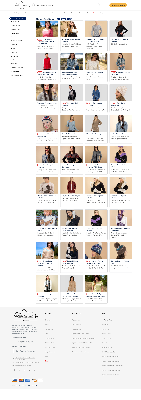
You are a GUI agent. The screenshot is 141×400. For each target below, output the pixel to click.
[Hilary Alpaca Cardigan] (96, 92)
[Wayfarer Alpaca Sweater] (47, 92)
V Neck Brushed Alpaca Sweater (95, 135)
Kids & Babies (49, 343)
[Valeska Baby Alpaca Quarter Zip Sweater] (71, 61)
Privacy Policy (106, 338)
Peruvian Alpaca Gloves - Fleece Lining (120, 229)
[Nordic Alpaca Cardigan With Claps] (96, 154)
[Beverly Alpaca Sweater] (71, 123)
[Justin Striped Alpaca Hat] (47, 123)
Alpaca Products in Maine (110, 357)
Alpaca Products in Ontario (111, 375)
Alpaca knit (14, 45)
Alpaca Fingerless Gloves (80, 334)
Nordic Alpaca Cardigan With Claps (94, 166)
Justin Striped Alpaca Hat (45, 135)
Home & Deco (63, 13)
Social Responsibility (108, 352)
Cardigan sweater (16, 29)
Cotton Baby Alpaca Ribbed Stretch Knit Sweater (45, 41)
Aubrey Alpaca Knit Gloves (118, 166)
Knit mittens (14, 64)
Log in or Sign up (119, 5)
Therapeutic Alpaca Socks (80, 352)
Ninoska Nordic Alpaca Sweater (119, 40)
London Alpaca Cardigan (45, 295)
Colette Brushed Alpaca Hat (120, 262)
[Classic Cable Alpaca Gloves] (96, 218)
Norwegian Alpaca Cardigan (120, 73)
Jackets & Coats (50, 347)
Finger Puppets (50, 352)
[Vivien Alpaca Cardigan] (121, 123)
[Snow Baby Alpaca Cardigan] (47, 154)
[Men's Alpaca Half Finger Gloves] (47, 185)
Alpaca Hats (76, 320)
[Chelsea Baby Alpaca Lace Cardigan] (71, 283)
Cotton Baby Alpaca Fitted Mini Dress (95, 295)
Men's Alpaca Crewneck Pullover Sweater (95, 40)
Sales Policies (106, 343)
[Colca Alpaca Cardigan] (71, 154)
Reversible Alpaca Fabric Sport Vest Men (46, 73)
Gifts (53, 13)
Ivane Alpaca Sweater (94, 72)
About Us (105, 325)
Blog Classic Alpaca (25, 342)
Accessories (36, 13)
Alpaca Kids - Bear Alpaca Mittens (47, 229)
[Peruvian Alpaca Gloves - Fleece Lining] (121, 218)
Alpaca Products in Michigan (111, 361)
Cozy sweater (15, 33)
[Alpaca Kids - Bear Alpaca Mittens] (47, 218)
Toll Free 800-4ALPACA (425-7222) (27, 363)
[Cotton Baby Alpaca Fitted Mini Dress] (96, 283)
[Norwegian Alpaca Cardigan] (121, 61)
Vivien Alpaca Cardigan (119, 134)
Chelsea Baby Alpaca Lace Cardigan (70, 295)
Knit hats (13, 60)
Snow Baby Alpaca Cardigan (47, 166)
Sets (72, 13)
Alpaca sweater (16, 25)
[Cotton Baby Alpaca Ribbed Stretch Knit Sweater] (47, 29)
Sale (94, 13)
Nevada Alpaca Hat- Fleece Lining (94, 262)
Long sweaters (15, 71)
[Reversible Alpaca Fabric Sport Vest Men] (47, 61)
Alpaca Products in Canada (111, 370)
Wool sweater (15, 37)
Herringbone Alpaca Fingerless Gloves (69, 229)
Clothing (16, 13)
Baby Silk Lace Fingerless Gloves (70, 262)
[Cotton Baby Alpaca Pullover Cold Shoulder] (47, 250)
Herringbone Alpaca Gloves (118, 197)
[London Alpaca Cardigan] (47, 283)
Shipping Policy (107, 347)
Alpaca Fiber (106, 329)
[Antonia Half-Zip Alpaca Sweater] (71, 29)
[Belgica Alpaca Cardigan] (71, 185)
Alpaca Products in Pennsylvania (112, 366)
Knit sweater (15, 22)
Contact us (108, 320)
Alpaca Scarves (77, 325)
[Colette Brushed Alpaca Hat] (121, 250)
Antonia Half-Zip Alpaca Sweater (71, 40)
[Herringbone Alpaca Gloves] (121, 185)
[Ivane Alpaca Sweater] (96, 61)
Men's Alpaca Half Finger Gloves (46, 197)
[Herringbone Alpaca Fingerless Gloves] (71, 218)
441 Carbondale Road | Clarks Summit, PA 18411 (25, 358)
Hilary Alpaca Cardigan (94, 104)
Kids (79, 13)
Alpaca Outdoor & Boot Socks (82, 343)
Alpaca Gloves (77, 329)
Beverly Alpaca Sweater (71, 134)
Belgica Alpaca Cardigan (71, 196)
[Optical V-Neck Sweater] (71, 92)
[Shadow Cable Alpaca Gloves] (96, 185)
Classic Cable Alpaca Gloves (94, 229)
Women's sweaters (17, 75)
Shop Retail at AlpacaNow (25, 351)
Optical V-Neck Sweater (70, 104)
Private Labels (106, 334)
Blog (101, 13)
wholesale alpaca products (21, 327)
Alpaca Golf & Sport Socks (81, 347)
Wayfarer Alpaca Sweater (47, 103)
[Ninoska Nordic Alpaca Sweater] (121, 29)
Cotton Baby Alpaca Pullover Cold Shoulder (45, 263)
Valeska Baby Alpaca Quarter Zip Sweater (70, 73)
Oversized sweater (17, 41)
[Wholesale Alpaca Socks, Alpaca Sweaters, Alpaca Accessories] (22, 10)
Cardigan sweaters (17, 68)
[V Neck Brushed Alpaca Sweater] (96, 123)
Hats (45, 13)
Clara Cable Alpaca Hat (118, 104)
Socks (25, 13)
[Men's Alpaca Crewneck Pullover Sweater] (96, 29)
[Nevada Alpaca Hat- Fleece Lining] (96, 250)
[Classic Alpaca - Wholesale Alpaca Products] (25, 315)
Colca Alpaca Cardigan (69, 166)
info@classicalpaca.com (23, 366)
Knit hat (13, 48)
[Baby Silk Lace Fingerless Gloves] (71, 250)
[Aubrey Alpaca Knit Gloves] (121, 154)
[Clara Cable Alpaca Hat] (121, 92)
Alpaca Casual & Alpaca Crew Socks (84, 338)
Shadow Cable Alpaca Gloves (94, 197)
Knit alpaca (14, 56)
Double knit (14, 52)
